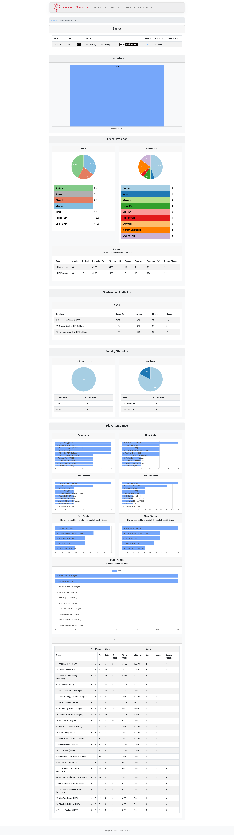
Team (119, 7)
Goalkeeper (129, 7)
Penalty (140, 7)
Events (54, 20)
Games (97, 7)
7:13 (148, 44)
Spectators (108, 7)
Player (149, 7)
